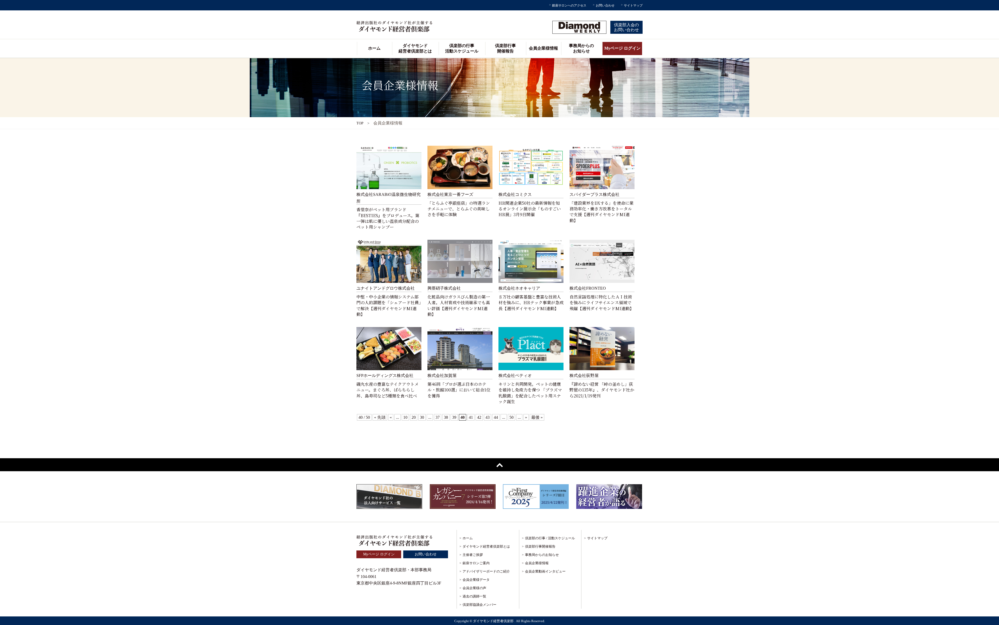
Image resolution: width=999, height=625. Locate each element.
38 (446, 417)
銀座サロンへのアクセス (569, 5)
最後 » (537, 417)
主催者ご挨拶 (473, 555)
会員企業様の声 (474, 588)
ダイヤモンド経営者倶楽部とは (415, 48)
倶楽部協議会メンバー (479, 605)
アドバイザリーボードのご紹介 (486, 571)
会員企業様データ (476, 580)
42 (479, 417)
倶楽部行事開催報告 (505, 48)
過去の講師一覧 (474, 596)
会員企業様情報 (543, 48)
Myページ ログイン (622, 48)
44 (496, 417)
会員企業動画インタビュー (545, 571)
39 (454, 417)
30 (422, 417)
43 (487, 417)
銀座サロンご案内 (476, 563)
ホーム (374, 48)
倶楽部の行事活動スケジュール (461, 48)
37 (438, 417)
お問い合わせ (605, 5)
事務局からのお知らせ (581, 48)
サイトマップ (633, 5)
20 (414, 417)
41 (471, 417)
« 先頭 (380, 417)
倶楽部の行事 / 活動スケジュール (550, 538)
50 (511, 417)
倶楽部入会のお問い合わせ (626, 27)
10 (405, 417)
